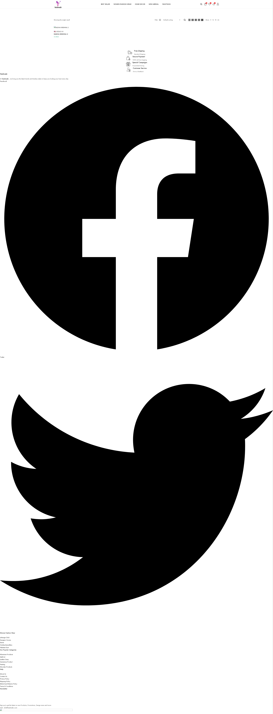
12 (213, 20)
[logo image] (58, 4)
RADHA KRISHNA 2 (61, 34)
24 (218, 20)
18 (215, 20)
